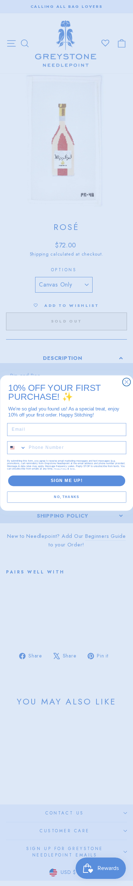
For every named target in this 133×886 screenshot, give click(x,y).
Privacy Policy (60, 469)
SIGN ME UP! (66, 480)
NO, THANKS (66, 497)
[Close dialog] (126, 382)
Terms (72, 469)
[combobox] (16, 447)
